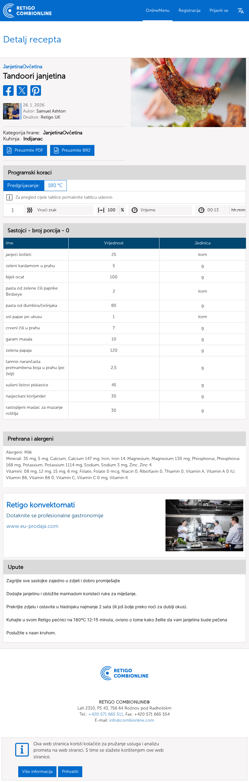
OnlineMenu (157, 10)
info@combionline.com (131, 720)
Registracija (189, 10)
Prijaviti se (219, 10)
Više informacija (37, 771)
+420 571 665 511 (105, 714)
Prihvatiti (70, 771)
